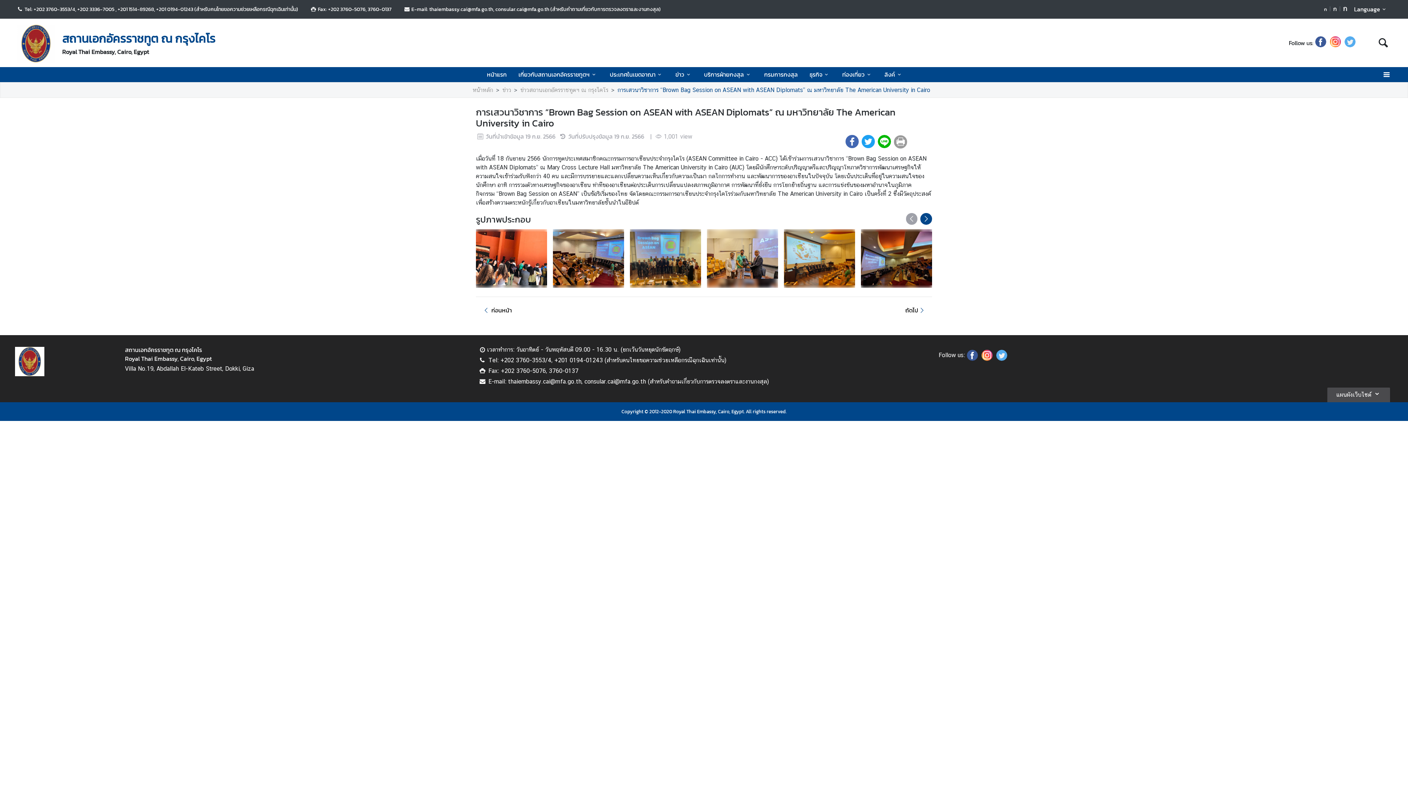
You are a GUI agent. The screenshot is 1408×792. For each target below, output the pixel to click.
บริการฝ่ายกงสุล (724, 74)
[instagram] (1335, 43)
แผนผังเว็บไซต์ (1353, 394)
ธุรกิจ (816, 74)
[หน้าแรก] (36, 44)
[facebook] (1320, 43)
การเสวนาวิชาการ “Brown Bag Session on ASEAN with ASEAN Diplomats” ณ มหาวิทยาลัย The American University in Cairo (773, 90)
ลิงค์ (889, 74)
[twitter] (1350, 43)
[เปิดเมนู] (1386, 74)
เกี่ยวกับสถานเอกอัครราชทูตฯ (554, 74)
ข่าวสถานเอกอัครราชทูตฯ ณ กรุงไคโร (564, 90)
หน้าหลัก (483, 90)
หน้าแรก (497, 74)
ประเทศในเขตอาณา (633, 74)
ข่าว (679, 74)
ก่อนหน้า (501, 310)
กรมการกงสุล (781, 74)
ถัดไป (911, 310)
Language (1367, 9)
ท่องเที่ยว (853, 74)
